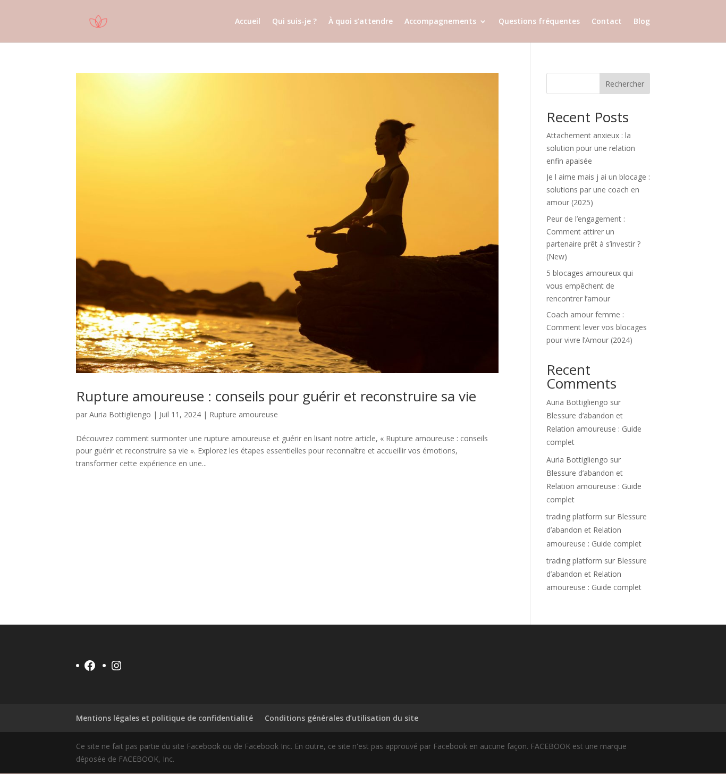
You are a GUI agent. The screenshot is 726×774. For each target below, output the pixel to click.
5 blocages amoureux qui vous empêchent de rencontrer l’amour (589, 286)
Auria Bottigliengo (120, 414)
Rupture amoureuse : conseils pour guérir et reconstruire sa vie (276, 396)
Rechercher (624, 84)
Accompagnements (440, 22)
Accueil (247, 22)
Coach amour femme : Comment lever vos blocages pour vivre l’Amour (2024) (596, 327)
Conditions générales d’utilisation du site (341, 718)
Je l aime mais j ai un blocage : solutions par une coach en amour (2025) (598, 189)
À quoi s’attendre (360, 22)
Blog (642, 22)
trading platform (574, 516)
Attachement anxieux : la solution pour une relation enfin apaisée (590, 148)
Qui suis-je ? (294, 22)
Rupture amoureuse (243, 414)
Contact (607, 22)
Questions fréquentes (539, 22)
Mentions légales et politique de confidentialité (164, 718)
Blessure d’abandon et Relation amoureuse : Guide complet (593, 428)
